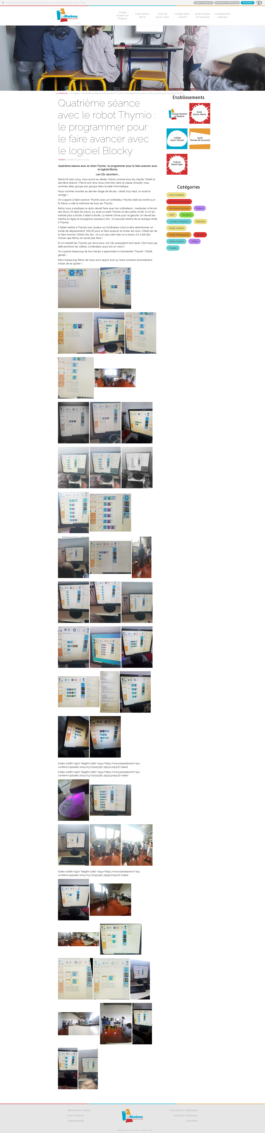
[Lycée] (199, 140)
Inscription (248, 3)
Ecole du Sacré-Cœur (162, 15)
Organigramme (75, 1120)
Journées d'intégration (179, 221)
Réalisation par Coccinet (128, 1130)
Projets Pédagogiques (179, 235)
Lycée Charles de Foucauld (202, 15)
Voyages (173, 248)
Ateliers (199, 208)
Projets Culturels (176, 228)
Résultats (200, 235)
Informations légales (78, 1110)
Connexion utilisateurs (185, 1115)
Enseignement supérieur (222, 15)
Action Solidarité (176, 195)
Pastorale (200, 221)
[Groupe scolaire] (177, 114)
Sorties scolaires (176, 241)
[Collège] (177, 140)
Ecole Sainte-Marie (142, 15)
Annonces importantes (179, 202)
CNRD (171, 215)
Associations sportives (179, 208)
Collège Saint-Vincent (182, 15)
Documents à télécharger (227, 3)
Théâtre (194, 241)
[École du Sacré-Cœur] (177, 165)
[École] (199, 114)
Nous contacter (75, 1115)
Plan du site (147, 1130)
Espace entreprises (204, 3)
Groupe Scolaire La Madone (122, 15)
